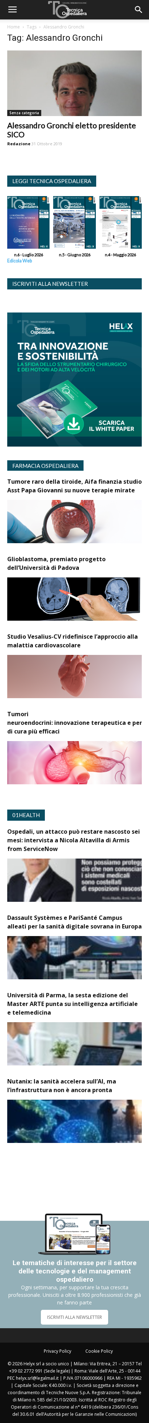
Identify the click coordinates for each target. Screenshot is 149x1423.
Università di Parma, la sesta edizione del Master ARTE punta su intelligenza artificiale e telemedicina (72, 1003)
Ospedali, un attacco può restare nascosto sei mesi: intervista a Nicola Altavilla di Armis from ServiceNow (73, 840)
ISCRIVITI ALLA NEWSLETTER (74, 1317)
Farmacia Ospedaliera (45, 465)
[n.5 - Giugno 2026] (74, 224)
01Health (26, 815)
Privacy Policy (57, 1351)
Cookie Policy (99, 1351)
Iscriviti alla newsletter (50, 283)
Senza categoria (24, 112)
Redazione (18, 143)
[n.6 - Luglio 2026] (28, 224)
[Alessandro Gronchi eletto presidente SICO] (74, 83)
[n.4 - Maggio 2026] (120, 224)
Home (13, 27)
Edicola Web (19, 260)
